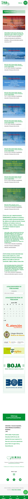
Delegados (3, 498)
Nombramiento (12, 247)
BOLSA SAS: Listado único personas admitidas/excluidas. (13, 205)
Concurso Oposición (16, 36)
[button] (25, 3)
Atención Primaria (8, 70)
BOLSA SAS (16, 70)
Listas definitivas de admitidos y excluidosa (13, 428)
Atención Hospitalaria (16, 68)
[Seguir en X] (14, 479)
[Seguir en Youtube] (20, 479)
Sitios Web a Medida (16, 489)
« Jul (5, 320)
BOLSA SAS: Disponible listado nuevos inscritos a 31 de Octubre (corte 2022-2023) (13, 65)
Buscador (17, 498)
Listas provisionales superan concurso (13, 274)
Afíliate (24, 498)
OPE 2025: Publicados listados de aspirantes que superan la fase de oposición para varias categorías (14, 34)
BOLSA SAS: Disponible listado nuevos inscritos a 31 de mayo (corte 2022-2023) (13, 178)
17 (4, 313)
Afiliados (10, 498)
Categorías (14, 291)
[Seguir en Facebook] (8, 479)
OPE (10, 42)
